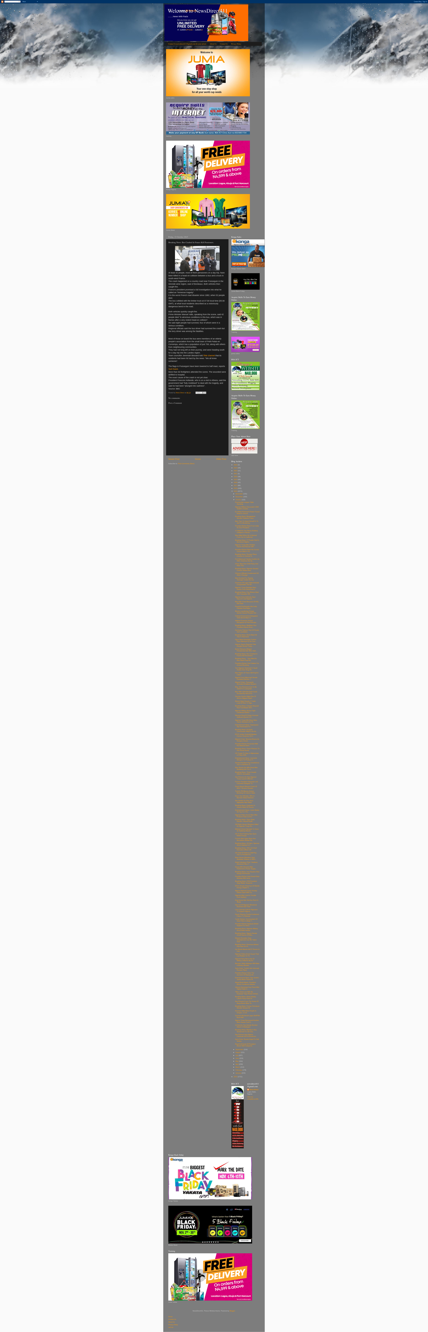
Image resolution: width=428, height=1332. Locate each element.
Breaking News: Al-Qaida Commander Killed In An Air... (246, 730)
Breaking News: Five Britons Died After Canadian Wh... (247, 593)
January (239, 1073)
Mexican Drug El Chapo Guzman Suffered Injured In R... (246, 716)
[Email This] (196, 393)
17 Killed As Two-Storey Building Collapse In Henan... (246, 531)
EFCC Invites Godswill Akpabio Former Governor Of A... (246, 735)
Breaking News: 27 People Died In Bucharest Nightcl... (247, 541)
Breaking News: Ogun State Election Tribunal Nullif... (245, 820)
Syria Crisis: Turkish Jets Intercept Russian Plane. (247, 969)
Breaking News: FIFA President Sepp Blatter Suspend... (246, 882)
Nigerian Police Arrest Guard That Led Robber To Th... (247, 955)
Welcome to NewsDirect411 (198, 10)
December (239, 494)
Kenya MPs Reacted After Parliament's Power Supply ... (246, 868)
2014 (236, 1077)
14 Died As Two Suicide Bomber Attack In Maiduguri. (246, 1026)
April (237, 1064)
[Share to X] (201, 393)
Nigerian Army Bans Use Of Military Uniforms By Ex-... (245, 959)
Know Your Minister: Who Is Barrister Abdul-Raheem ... (245, 797)
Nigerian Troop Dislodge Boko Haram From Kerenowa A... (245, 588)
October (239, 500)
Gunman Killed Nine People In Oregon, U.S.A (245, 1011)
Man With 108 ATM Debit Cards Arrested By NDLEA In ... (246, 692)
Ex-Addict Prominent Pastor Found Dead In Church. (247, 512)
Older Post (221, 459)
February (239, 1070)
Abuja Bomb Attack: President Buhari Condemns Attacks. (245, 983)
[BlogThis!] (199, 393)
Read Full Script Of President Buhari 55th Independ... (245, 1045)
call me (170, 1327)
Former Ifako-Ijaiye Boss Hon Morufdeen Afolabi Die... (245, 839)
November (239, 497)
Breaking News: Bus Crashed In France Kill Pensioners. (246, 654)
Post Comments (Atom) (186, 463)
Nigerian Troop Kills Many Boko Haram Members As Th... (246, 721)
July (237, 1055)
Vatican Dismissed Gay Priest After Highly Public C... (247, 988)
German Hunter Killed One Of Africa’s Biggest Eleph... (245, 697)
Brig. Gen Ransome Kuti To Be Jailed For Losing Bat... (246, 688)
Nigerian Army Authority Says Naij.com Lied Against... (245, 598)
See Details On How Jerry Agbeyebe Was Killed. (244, 801)
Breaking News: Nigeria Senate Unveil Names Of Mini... (246, 934)
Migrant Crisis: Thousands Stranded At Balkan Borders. (246, 683)
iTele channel (209, 355)
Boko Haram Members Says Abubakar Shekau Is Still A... (246, 858)
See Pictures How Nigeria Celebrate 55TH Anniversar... (246, 1035)
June (237, 1058)
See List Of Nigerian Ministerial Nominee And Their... (246, 905)
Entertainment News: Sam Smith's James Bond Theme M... (247, 978)
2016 (236, 488)
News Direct (253, 1089)
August (238, 1052)
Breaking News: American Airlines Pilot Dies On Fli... (247, 945)
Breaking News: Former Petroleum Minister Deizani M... (247, 1007)
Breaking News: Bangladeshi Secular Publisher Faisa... (245, 517)
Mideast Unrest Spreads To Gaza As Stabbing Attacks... (247, 830)
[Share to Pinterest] (205, 393)
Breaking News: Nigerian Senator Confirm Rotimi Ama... (246, 569)
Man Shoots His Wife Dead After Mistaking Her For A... (246, 768)
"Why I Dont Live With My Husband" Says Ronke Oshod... (247, 993)
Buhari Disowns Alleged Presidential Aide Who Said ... (246, 650)
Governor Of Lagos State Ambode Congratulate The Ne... (247, 583)
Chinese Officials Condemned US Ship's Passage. (247, 574)
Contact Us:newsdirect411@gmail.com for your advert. (187, 44)
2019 (236, 479)
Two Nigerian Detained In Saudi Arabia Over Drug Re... (246, 669)
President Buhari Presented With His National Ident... (246, 744)
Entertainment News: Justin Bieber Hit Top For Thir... (247, 811)
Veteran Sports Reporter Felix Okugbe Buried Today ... (245, 645)
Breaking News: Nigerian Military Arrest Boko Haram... (246, 929)
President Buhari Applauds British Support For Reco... (246, 924)
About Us (213, 44)
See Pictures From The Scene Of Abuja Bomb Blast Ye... (246, 1002)
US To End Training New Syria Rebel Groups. (245, 834)
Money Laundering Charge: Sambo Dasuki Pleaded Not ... (246, 612)
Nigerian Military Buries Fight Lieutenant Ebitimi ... (245, 711)
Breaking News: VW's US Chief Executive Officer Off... (246, 849)
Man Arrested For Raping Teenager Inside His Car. (244, 579)
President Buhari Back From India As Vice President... (247, 527)
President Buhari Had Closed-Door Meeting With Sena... (247, 877)
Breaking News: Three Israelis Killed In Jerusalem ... (245, 773)
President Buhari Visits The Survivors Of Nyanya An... (245, 974)
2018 (236, 482)
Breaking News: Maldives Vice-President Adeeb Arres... (246, 626)
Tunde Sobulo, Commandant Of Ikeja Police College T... (246, 920)
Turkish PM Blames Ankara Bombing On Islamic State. (245, 792)
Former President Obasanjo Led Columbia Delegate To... (246, 782)
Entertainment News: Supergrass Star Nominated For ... (246, 725)
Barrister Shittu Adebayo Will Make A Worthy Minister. (247, 964)
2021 (236, 473)
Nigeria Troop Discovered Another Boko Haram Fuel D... (247, 1021)
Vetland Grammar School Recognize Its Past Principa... (246, 621)
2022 (236, 471)
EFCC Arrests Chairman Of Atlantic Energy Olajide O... (247, 887)
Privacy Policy (236, 44)
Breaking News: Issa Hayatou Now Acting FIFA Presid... (247, 872)
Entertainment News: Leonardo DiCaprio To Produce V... (246, 759)
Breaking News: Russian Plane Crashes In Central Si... (246, 555)
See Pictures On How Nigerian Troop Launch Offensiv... (245, 778)
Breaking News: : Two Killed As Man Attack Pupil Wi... (246, 659)
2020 (236, 476)
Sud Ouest (173, 369)
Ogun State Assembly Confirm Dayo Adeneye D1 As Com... (246, 640)
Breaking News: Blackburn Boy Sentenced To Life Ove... (246, 1030)
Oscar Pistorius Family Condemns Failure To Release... (247, 915)
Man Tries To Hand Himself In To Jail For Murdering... (246, 522)
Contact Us (224, 44)
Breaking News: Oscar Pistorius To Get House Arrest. (247, 749)
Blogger (232, 1311)
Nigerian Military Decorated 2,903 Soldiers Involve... (247, 508)
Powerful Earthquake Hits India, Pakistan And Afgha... (246, 607)
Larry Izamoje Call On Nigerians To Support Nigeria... (246, 910)
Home (198, 459)
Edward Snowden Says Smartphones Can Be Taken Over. (246, 939)
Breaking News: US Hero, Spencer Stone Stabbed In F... (247, 844)
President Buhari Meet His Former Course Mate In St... (247, 550)
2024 (236, 465)
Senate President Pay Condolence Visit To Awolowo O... (247, 763)
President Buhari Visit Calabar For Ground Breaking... (247, 664)
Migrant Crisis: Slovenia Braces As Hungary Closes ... (247, 740)
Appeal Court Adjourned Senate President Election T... (246, 678)
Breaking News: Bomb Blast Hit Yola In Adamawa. (246, 636)
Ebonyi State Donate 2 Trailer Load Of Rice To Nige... (245, 702)
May (237, 1061)
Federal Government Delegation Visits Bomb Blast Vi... (246, 617)
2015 (236, 491)
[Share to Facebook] (203, 393)
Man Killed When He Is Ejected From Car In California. (246, 536)
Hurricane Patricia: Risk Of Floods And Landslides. (247, 631)
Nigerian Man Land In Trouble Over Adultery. (245, 896)
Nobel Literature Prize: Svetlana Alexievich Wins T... (246, 863)
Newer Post (173, 459)
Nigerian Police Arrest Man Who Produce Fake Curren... (246, 816)
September (240, 1049)
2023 (236, 468)
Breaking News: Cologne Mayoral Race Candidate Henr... (247, 707)
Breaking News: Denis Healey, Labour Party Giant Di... (245, 997)
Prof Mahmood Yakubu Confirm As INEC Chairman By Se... (247, 560)
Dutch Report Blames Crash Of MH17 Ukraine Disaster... (246, 787)
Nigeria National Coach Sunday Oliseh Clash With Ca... (246, 891)
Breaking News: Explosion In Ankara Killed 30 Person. (245, 806)
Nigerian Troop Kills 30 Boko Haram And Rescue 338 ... (245, 545)
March (238, 1067)
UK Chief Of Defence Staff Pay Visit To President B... (246, 853)
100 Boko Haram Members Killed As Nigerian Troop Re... (246, 825)
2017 (236, 485)
